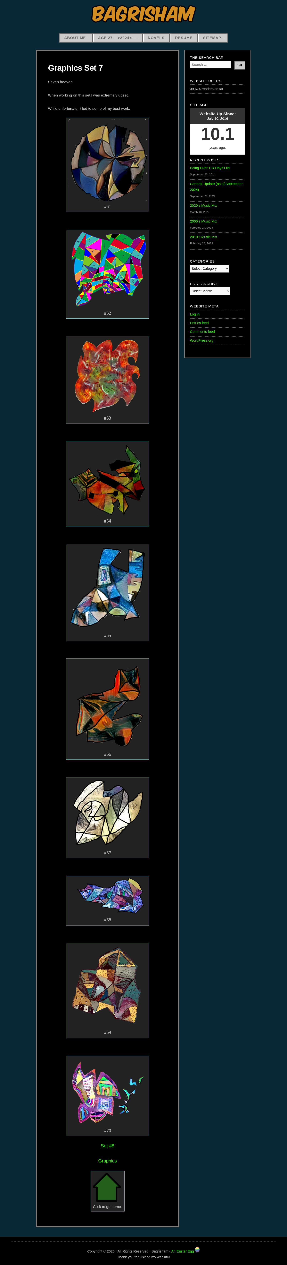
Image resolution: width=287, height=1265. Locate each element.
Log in (195, 314)
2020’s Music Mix (203, 205)
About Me (75, 38)
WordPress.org (201, 340)
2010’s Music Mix (203, 237)
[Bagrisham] (143, 14)
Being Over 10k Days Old (210, 168)
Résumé (184, 38)
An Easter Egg (183, 1251)
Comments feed (202, 332)
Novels (156, 38)
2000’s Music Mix (203, 221)
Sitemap (212, 38)
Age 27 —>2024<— (117, 38)
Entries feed (199, 323)
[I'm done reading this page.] (107, 1201)
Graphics (107, 1160)
